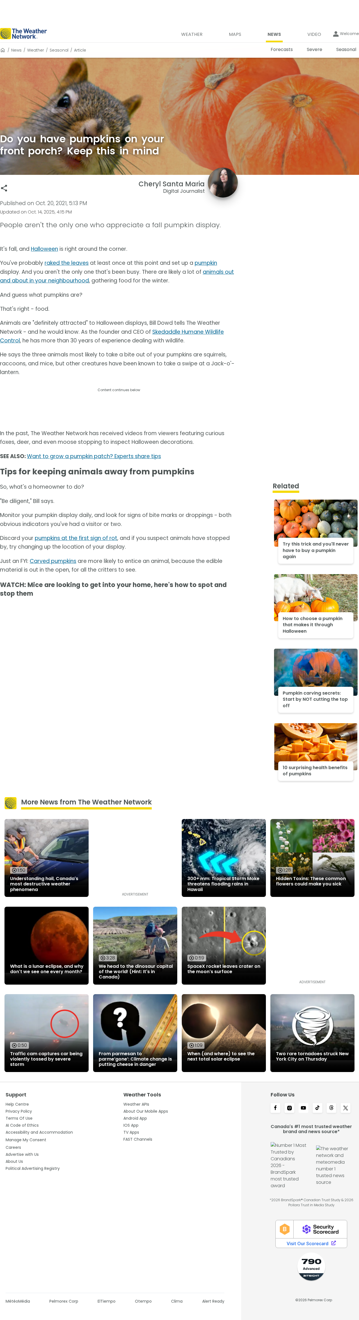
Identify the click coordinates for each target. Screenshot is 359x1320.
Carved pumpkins (53, 561)
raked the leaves (67, 263)
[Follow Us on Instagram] (289, 1108)
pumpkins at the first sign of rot (76, 538)
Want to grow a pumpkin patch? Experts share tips (94, 456)
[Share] (4, 188)
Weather (35, 50)
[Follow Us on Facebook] (275, 1108)
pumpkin (206, 263)
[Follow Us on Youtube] (303, 1108)
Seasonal (59, 50)
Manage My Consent (26, 1139)
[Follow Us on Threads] (332, 1108)
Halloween (44, 249)
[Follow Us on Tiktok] (317, 1108)
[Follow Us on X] (346, 1108)
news (16, 50)
